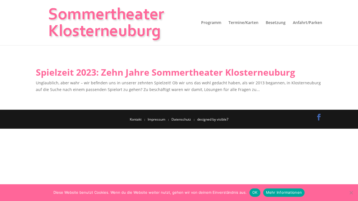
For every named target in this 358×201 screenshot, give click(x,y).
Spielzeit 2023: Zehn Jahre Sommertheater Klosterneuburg (165, 72)
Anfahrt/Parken (307, 23)
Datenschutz (181, 119)
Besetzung (276, 23)
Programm (211, 23)
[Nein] (351, 192)
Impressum (156, 119)
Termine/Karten (243, 23)
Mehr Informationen (284, 192)
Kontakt (136, 119)
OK (255, 192)
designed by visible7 (213, 119)
